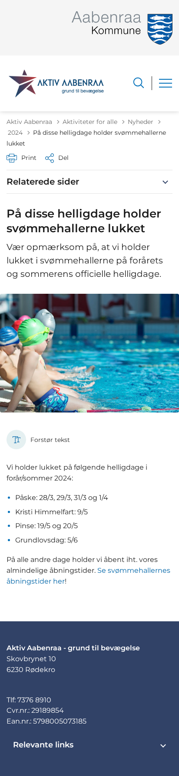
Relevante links (43, 745)
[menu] (165, 83)
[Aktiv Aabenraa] (56, 83)
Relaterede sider (43, 181)
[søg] (138, 82)
